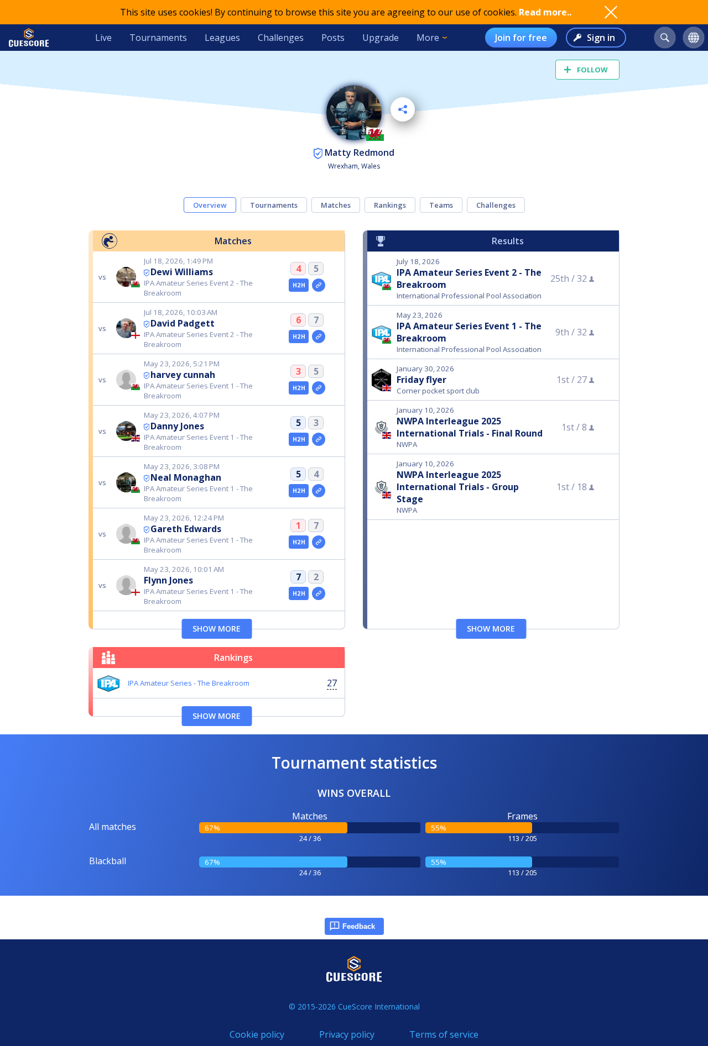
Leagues (222, 37)
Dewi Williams (181, 272)
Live (103, 37)
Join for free (521, 37)
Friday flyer (421, 380)
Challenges (281, 37)
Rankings (390, 205)
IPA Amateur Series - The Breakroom (188, 683)
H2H (299, 285)
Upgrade (380, 37)
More (428, 37)
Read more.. (545, 12)
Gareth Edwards (185, 529)
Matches (336, 205)
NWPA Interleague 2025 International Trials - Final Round (470, 427)
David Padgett (182, 323)
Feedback (358, 926)
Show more (216, 628)
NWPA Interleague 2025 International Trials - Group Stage (458, 487)
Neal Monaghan (185, 477)
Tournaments (158, 37)
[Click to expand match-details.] (318, 285)
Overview (210, 205)
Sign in (601, 37)
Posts (333, 37)
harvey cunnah (182, 375)
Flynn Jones (168, 580)
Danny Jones (177, 426)
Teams (441, 205)
